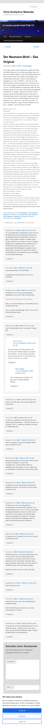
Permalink (18, 218)
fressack (8, 399)
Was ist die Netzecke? (15, 36)
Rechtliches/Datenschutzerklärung (13, 40)
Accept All (22, 711)
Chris (7, 326)
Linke (29, 214)
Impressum (28, 36)
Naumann (34, 214)
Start (5, 36)
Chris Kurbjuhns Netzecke (18, 12)
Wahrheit (16, 216)
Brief (26, 214)
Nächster (37, 47)
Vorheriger (7, 47)
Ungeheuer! (10, 216)
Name (10, 687)
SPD (4, 216)
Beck (22, 214)
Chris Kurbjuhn (27, 66)
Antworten (9, 259)
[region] (22, 709)
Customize (22, 716)
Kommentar (11, 661)
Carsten (8, 230)
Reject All (22, 722)
